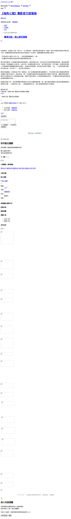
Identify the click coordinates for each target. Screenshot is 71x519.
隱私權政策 (45, 495)
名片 (5, 29)
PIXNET (23, 495)
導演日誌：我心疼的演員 (15, 37)
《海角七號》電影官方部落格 (19, 13)
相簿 (5, 25)
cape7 (2, 93)
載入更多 (3, 116)
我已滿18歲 (4, 515)
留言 (14, 103)
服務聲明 (52, 495)
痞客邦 (11, 103)
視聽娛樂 (15, 22)
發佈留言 (3, 127)
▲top (2, 113)
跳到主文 (3, 18)
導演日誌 (14, 110)
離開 (10, 515)
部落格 (6, 27)
